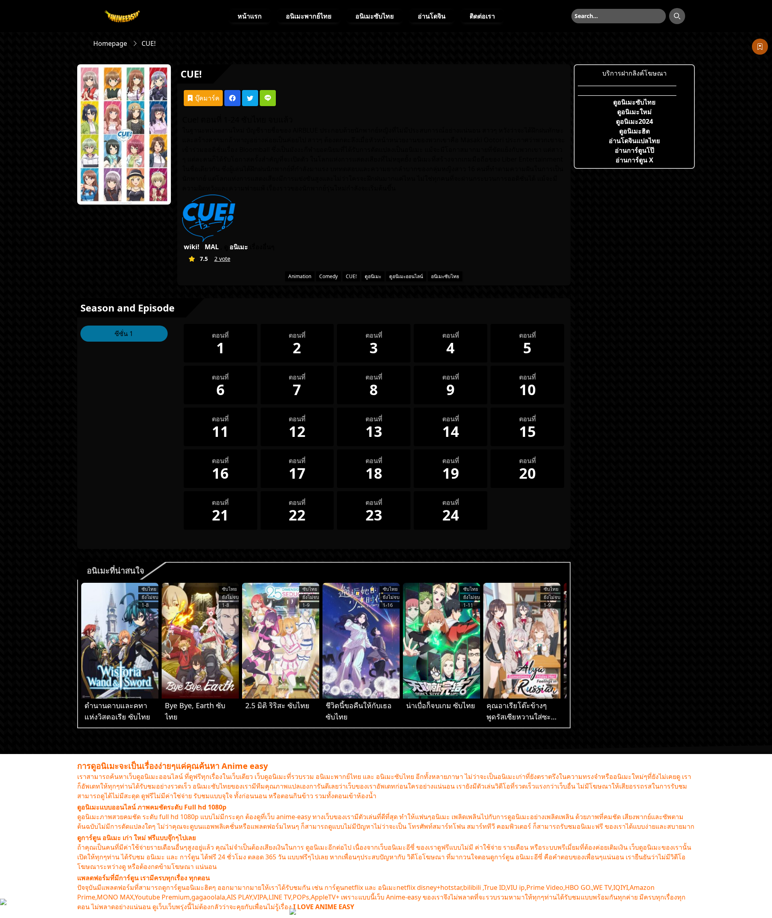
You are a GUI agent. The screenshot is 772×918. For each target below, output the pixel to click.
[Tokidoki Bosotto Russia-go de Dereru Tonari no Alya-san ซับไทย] (522, 641)
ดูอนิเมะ (373, 276)
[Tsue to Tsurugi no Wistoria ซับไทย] (119, 641)
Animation (299, 276)
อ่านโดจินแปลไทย (634, 140)
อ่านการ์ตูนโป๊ (634, 150)
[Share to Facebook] (232, 98)
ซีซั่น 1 (124, 333)
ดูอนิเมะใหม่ (634, 111)
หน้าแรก (250, 16)
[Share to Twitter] (250, 98)
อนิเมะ (239, 246)
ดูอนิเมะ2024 (634, 121)
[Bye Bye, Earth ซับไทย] (200, 641)
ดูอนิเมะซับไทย (634, 102)
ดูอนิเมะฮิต (634, 131)
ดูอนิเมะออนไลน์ (406, 276)
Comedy (328, 276)
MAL (212, 246)
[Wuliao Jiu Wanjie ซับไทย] (441, 641)
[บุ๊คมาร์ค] (760, 47)
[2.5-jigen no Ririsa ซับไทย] (280, 641)
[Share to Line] (268, 98)
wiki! (191, 246)
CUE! (351, 276)
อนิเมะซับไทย (374, 16)
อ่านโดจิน (432, 16)
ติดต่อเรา (482, 16)
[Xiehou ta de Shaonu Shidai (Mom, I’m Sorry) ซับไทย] (361, 641)
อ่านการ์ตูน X (634, 160)
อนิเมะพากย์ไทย (308, 16)
